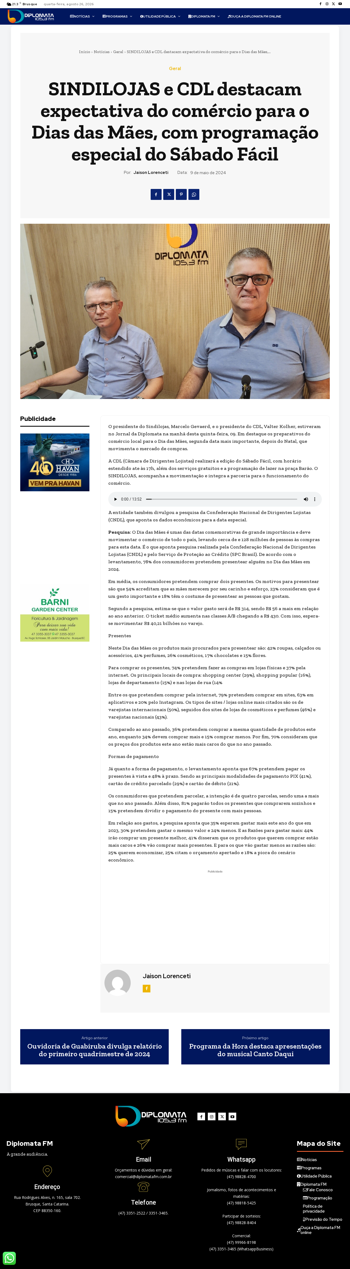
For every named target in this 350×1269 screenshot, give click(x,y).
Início (84, 51)
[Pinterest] (181, 194)
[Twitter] (333, 4)
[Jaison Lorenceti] (120, 983)
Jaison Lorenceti (150, 172)
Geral (118, 51)
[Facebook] (320, 4)
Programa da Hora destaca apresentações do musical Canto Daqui (255, 1050)
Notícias (102, 51)
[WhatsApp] (193, 194)
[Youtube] (340, 4)
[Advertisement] (61, 537)
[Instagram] (327, 4)
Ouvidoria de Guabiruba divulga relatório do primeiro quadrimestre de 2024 (94, 1050)
